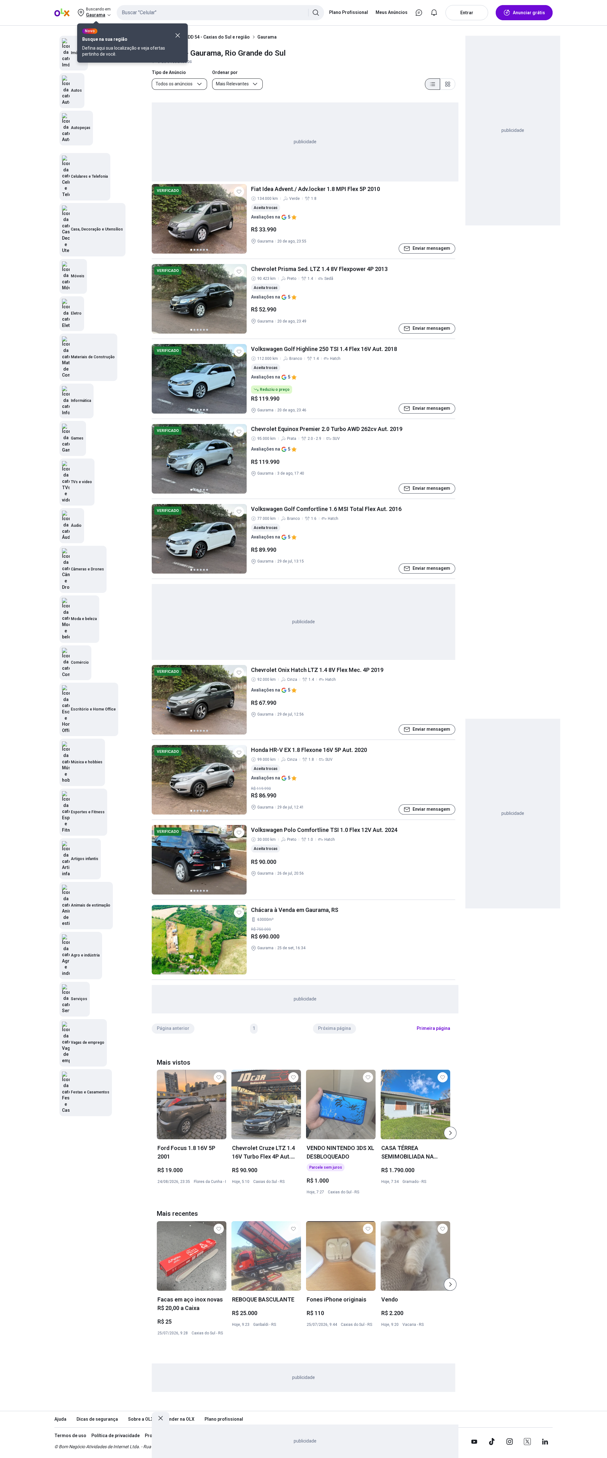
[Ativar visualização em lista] (432, 84)
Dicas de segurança (97, 1419)
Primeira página (433, 1028)
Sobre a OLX (141, 1419)
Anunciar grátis (529, 12)
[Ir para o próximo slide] (450, 1133)
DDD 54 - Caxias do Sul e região (217, 37)
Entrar (466, 12)
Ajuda (60, 1419)
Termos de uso (70, 1435)
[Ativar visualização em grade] (447, 84)
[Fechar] (178, 35)
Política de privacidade (115, 1435)
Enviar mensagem (431, 248)
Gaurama (267, 37)
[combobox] (220, 12)
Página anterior (173, 1028)
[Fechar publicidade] (160, 1418)
